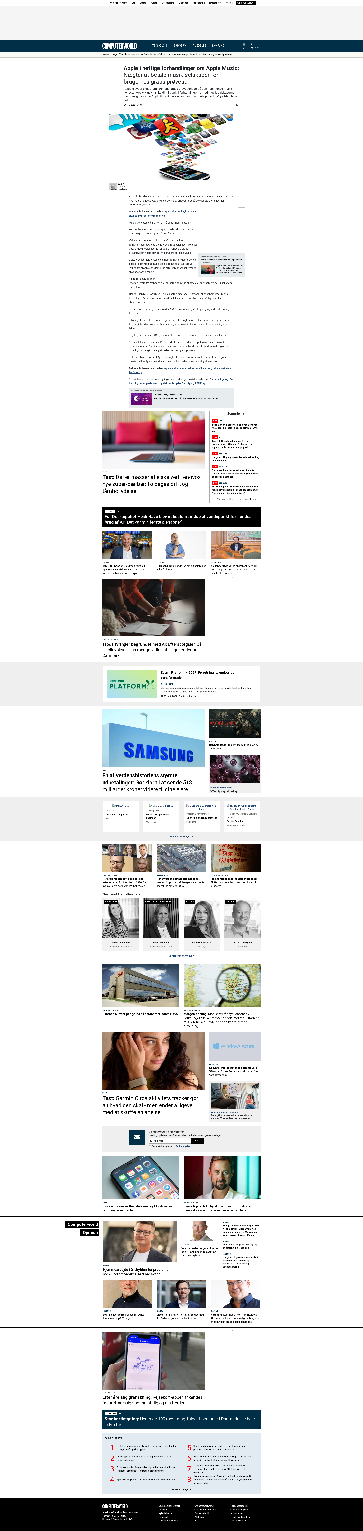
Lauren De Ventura (120, 942)
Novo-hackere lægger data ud (182, 54)
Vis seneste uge (248, 499)
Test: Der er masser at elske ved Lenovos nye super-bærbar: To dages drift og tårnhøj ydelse (235, 428)
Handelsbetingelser (240, 1517)
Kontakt (229, 2)
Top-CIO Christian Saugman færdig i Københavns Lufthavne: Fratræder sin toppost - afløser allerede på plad (232, 444)
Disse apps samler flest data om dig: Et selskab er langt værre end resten (144, 1458)
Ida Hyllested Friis (201, 942)
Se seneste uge (180, 1489)
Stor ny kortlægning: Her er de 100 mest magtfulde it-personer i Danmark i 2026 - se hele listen (219, 1448)
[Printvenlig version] (237, 105)
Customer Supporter (117, 814)
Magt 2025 (111, 1414)
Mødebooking (168, 2)
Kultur (212, 742)
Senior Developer (236, 821)
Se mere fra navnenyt (180, 955)
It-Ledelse (199, 46)
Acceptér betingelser (162, 1146)
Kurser (154, 2)
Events (143, 2)
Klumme (223, 453)
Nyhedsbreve (215, 2)
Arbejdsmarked (110, 640)
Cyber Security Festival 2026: (168, 395)
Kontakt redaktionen (168, 1520)
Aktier (105, 770)
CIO (220, 437)
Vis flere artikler (225, 499)
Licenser (213, 1064)
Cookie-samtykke (239, 1509)
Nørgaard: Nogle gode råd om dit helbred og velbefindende (146, 1479)
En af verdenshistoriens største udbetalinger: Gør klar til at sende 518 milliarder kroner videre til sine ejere (222, 1458)
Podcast (163, 1509)
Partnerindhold (201, 1513)
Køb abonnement (246, 2)
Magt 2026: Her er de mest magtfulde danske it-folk (137, 54)
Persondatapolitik (239, 1506)
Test (104, 472)
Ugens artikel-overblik (169, 1506)
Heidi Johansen (161, 942)
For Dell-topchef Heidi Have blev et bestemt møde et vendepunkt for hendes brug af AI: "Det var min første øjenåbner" (235, 489)
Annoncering (199, 2)
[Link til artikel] (153, 440)
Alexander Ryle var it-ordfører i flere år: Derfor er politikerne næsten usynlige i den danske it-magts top (235, 473)
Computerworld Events (205, 1509)
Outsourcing (217, 875)
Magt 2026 (224, 466)
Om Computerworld (118, 2)
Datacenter (162, 875)
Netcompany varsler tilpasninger (217, 54)
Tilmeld (197, 1141)
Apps (104, 1203)
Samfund (218, 46)
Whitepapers (200, 1517)
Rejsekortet (108, 1393)
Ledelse (223, 483)
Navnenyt (163, 1517)
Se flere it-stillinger (180, 836)
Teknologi (160, 46)
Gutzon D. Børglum (242, 942)
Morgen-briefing (192, 1010)
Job (133, 2)
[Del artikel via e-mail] (232, 105)
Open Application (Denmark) (201, 817)
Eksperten (183, 2)
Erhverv (180, 46)
